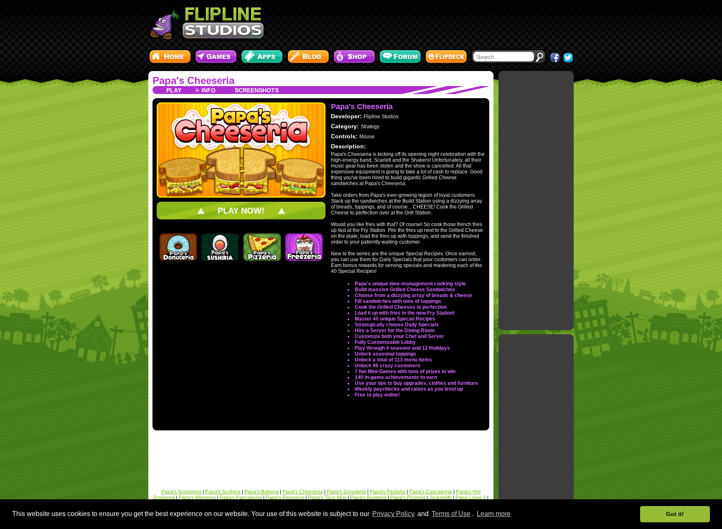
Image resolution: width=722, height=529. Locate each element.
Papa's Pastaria (387, 492)
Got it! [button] (675, 514)
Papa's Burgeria (368, 498)
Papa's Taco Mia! (327, 498)
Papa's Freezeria (285, 498)
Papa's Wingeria (197, 498)
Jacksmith (440, 498)
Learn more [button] (494, 513)
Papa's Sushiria (223, 492)
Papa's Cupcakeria (430, 492)
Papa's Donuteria (346, 492)
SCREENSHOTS (257, 90)
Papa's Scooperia (181, 492)
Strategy (370, 127)
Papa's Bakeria (261, 492)
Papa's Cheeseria (193, 80)
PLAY (173, 90)
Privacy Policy (393, 513)
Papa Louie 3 (470, 498)
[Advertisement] (421, 23)
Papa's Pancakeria (240, 498)
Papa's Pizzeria (407, 498)
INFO (208, 90)
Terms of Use (451, 513)
